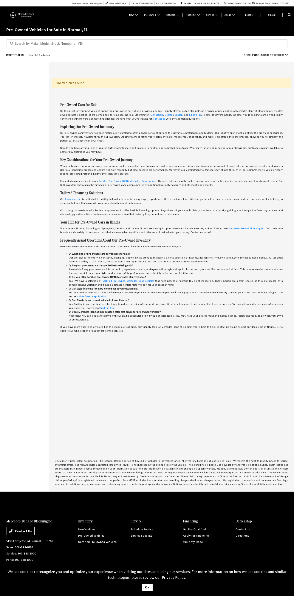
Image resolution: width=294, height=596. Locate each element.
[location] (182, 3)
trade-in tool (107, 308)
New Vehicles (86, 529)
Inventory (85, 521)
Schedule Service (142, 529)
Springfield (157, 115)
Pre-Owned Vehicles (91, 536)
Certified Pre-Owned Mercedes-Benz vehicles (128, 281)
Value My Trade (193, 542)
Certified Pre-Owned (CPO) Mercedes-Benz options (127, 181)
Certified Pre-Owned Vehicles (97, 542)
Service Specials (141, 536)
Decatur (169, 115)
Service (136, 521)
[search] (289, 15)
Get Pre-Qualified (194, 529)
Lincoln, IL (195, 115)
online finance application (92, 296)
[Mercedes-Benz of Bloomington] (25, 14)
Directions (242, 536)
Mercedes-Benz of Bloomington (246, 228)
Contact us (159, 118)
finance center (73, 199)
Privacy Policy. (174, 577)
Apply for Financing (196, 536)
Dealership (243, 521)
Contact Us (23, 531)
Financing (190, 521)
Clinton (179, 115)
